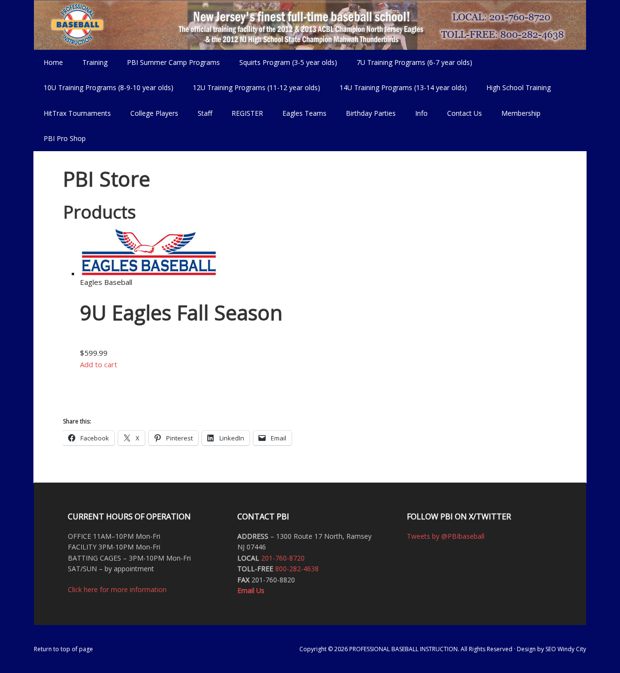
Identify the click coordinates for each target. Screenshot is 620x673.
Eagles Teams (299, 113)
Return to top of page (63, 649)
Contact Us (464, 113)
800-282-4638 (297, 568)
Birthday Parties (371, 113)
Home (53, 62)
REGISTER (247, 113)
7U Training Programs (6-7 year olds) (414, 62)
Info (416, 113)
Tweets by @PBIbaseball (445, 536)
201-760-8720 (283, 558)
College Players (154, 113)
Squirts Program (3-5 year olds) (288, 62)
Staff (205, 113)
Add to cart (98, 364)
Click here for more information (117, 589)
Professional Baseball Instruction (310, 24)
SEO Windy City (565, 649)
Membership (521, 113)
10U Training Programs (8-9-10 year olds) (103, 87)
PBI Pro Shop (60, 138)
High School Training (514, 87)
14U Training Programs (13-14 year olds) (398, 87)
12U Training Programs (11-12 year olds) (251, 87)
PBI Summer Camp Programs (168, 62)
